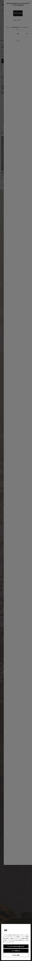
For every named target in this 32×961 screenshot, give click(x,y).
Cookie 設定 (16, 955)
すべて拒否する (16, 950)
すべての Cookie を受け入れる (15, 946)
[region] (16, 942)
